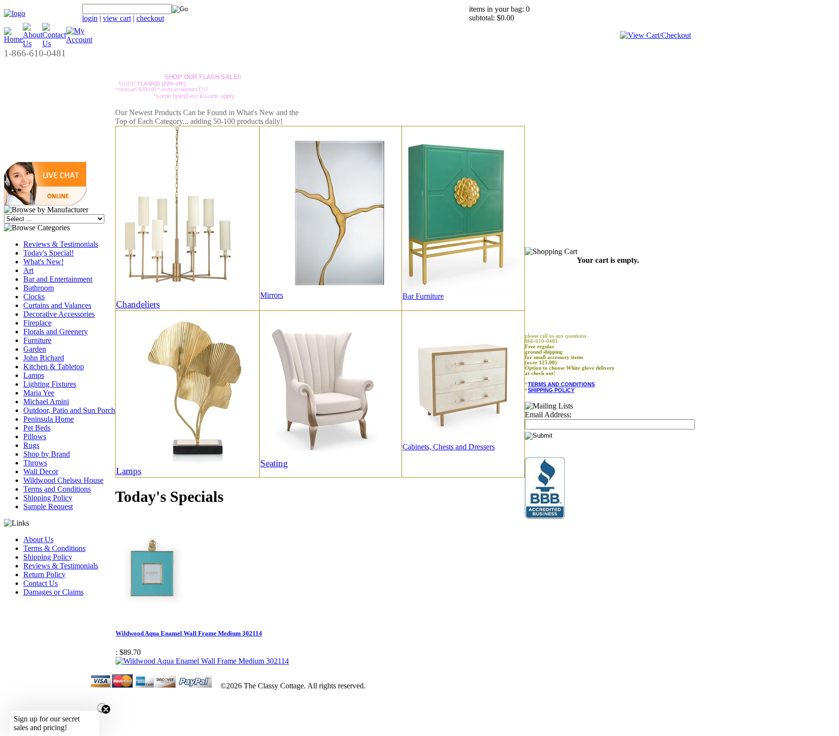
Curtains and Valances (57, 305)
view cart (117, 18)
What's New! (43, 261)
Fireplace (37, 323)
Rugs (31, 445)
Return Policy (44, 574)
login (90, 18)
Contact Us (40, 583)
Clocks (34, 296)
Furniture (37, 340)
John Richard (43, 358)
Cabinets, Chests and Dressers (449, 447)
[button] (45, 203)
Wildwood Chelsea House (63, 480)
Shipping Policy (47, 498)
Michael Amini (46, 401)
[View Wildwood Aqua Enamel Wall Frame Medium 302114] (202, 661)
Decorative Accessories (59, 314)
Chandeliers (138, 304)
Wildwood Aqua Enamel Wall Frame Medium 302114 (189, 633)
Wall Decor (40, 471)
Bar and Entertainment (57, 279)
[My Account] (79, 39)
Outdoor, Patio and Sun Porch (69, 410)
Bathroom (38, 288)
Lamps (33, 375)
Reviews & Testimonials (60, 244)
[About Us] (32, 43)
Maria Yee (38, 393)
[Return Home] (14, 13)
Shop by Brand (46, 454)
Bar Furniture (423, 296)
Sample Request (48, 506)
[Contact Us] (54, 43)
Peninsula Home (48, 419)
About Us (38, 539)
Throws (35, 463)
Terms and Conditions (57, 489)
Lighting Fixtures (49, 384)
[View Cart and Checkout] (655, 35)
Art (28, 270)
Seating (274, 463)
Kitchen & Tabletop (53, 366)
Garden (34, 349)
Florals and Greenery (55, 331)
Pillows (34, 436)
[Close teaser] (102, 708)
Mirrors (271, 295)
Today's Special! (48, 253)
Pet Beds (36, 428)
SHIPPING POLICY (551, 390)
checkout (150, 18)
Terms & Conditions (54, 548)
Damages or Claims (53, 592)
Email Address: (548, 415)
